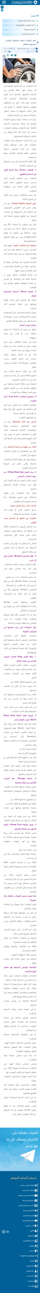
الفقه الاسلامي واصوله (26, 1196)
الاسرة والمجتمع (28, 1216)
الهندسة (31, 1286)
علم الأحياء (30, 1276)
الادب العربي (30, 1226)
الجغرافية (31, 1236)
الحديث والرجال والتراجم (26, 1206)
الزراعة (32, 1261)
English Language (27, 1256)
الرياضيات (30, 1281)
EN (2, 7)
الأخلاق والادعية (28, 1211)
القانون (31, 1246)
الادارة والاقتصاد (28, 1241)
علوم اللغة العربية (28, 1221)
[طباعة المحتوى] (4, 56)
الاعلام (31, 1251)
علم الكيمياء (30, 1271)
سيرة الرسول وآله (28, 1201)
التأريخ (32, 1231)
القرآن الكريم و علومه (27, 1186)
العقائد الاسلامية (28, 1191)
